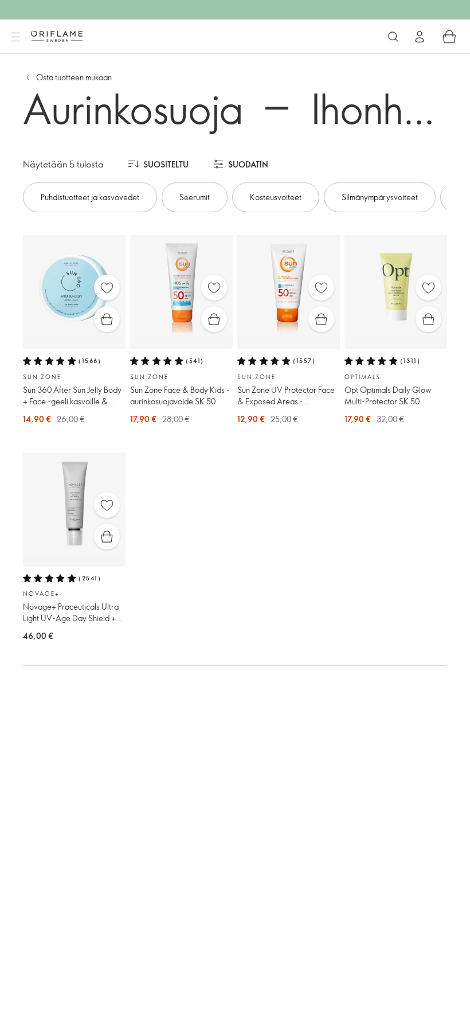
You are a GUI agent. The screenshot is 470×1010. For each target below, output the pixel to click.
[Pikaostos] (107, 319)
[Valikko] (15, 37)
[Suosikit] (107, 288)
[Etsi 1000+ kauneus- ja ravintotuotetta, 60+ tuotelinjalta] (393, 36)
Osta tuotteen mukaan (74, 77)
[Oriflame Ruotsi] (56, 36)
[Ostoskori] (449, 37)
